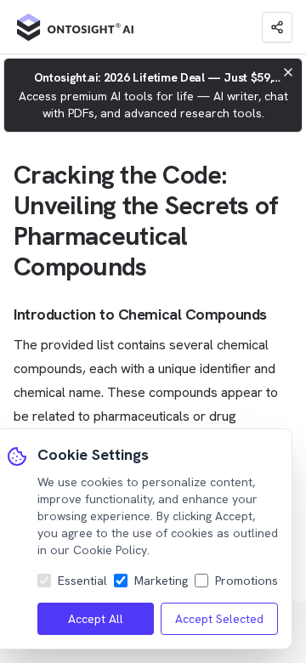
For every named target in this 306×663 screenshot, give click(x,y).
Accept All (95, 618)
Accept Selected (219, 618)
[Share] (277, 27)
